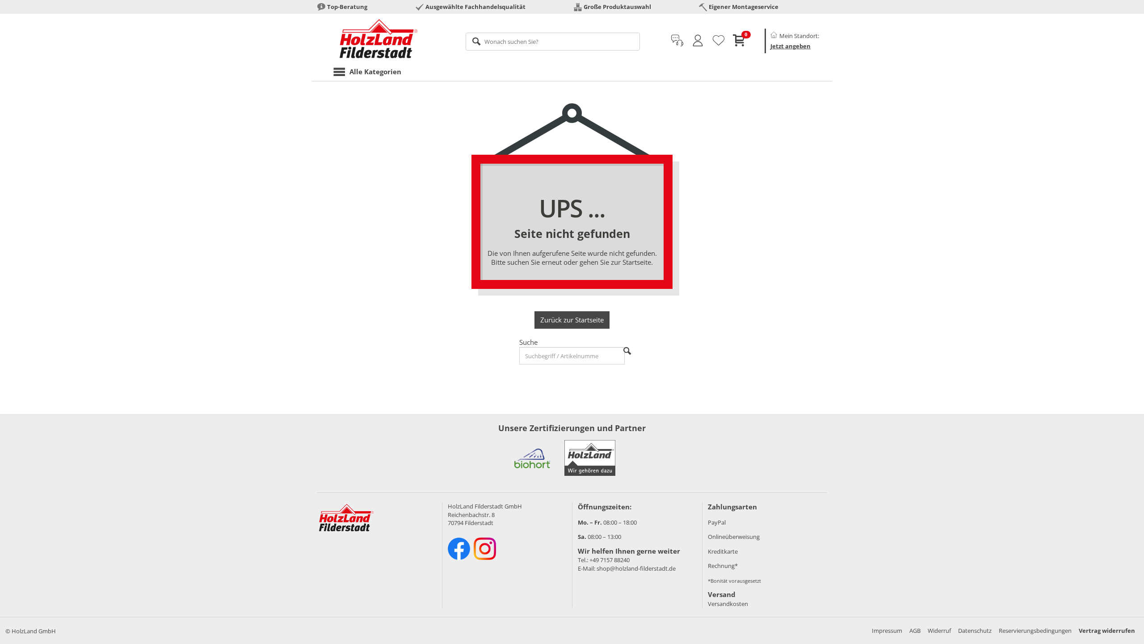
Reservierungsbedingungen (1035, 631)
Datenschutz (975, 631)
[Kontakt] (677, 41)
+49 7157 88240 (609, 560)
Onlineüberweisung (734, 537)
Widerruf (939, 631)
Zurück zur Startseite (572, 319)
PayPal (717, 522)
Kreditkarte (723, 551)
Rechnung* (723, 566)
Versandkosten (728, 604)
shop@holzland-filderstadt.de (636, 568)
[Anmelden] (697, 40)
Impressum (887, 631)
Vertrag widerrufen (1107, 631)
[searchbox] (553, 41)
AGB (915, 631)
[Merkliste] (718, 41)
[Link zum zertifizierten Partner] (532, 458)
